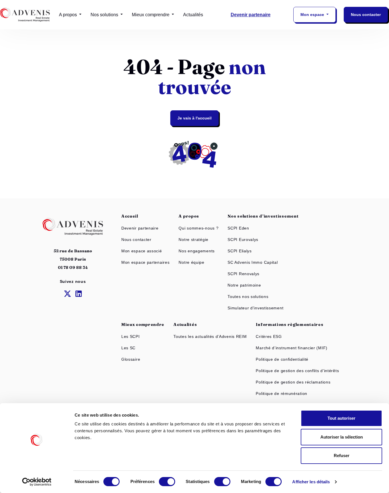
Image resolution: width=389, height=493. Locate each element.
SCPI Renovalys (243, 273)
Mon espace (312, 14)
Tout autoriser (341, 418)
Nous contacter (366, 14)
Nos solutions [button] (105, 14)
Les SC (128, 348)
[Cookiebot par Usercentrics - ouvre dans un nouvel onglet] (37, 482)
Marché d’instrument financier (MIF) (291, 348)
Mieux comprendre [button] (151, 14)
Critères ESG (269, 336)
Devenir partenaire (251, 14)
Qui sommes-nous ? (198, 228)
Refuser (341, 455)
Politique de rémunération (281, 393)
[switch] (167, 481)
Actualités (193, 14)
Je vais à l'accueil (194, 118)
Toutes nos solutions (248, 296)
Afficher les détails (311, 481)
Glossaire (130, 359)
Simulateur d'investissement (255, 308)
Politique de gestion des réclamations (293, 382)
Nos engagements (197, 251)
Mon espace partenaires (145, 262)
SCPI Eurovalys (243, 239)
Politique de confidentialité (282, 359)
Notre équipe (191, 262)
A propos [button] (68, 14)
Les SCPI (130, 336)
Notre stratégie (193, 239)
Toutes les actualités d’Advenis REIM (210, 336)
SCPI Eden (238, 228)
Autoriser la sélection (341, 437)
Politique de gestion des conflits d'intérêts (297, 370)
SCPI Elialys (239, 251)
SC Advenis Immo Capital (253, 262)
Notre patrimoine (244, 285)
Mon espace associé (141, 251)
